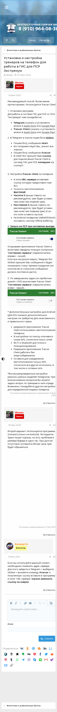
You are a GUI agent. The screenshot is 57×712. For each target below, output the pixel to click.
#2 (54, 425)
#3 (54, 557)
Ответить (50, 403)
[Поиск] (13, 40)
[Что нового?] (6, 40)
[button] (6, 7)
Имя (10, 624)
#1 (54, 95)
